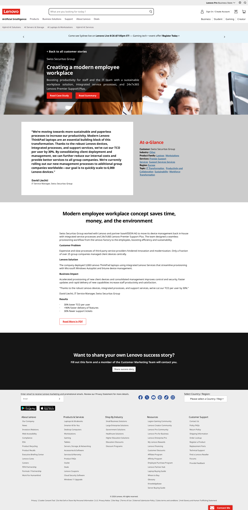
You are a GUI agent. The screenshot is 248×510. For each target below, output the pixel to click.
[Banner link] (124, 36)
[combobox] (98, 11)
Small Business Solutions (116, 421)
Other (152, 152)
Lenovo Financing (155, 446)
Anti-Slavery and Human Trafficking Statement (198, 500)
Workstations (172, 156)
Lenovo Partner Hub (156, 467)
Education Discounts (114, 442)
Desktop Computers (72, 429)
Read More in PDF (73, 321)
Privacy (34, 500)
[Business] (211, 19)
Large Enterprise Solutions (117, 425)
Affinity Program (155, 458)
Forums (193, 458)
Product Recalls (28, 450)
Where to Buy (153, 475)
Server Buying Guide (156, 487)
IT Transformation (155, 168)
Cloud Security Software (74, 475)
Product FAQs (70, 458)
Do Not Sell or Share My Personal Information (75, 500)
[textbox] (206, 399)
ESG (24, 442)
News (24, 425)
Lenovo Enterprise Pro (157, 438)
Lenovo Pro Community (158, 429)
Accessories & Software (74, 450)
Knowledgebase (154, 483)
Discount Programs (114, 446)
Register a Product (197, 442)
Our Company (28, 421)
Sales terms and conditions (167, 500)
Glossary (151, 479)
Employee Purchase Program (160, 463)
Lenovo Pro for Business (158, 433)
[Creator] (247, 19)
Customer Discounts (156, 450)
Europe (151, 165)
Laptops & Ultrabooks (73, 421)
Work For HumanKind (31, 475)
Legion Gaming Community (160, 421)
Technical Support (197, 450)
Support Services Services (162, 162)
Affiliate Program (155, 454)
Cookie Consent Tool (47, 500)
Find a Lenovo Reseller (199, 454)
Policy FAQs (194, 425)
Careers (25, 463)
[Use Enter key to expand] (231, 12)
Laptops (160, 156)
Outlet (67, 463)
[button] (240, 2)
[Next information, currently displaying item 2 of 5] (224, 37)
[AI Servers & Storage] (45, 27)
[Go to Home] (11, 11)
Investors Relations (30, 429)
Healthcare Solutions (115, 433)
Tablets (67, 442)
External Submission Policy (144, 500)
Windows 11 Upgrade (73, 479)
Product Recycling (30, 446)
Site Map (115, 500)
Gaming (67, 438)
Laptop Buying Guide (157, 471)
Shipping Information (199, 433)
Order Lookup (196, 438)
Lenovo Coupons (71, 471)
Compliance (27, 438)
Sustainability (161, 172)
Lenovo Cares (28, 458)
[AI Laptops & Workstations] (74, 27)
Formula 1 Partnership (31, 471)
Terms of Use (126, 500)
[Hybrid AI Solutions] (22, 27)
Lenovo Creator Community (160, 425)
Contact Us (194, 421)
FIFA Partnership (29, 467)
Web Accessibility (29, 433)
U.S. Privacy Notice (102, 500)
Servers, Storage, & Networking (77, 446)
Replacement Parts (198, 446)
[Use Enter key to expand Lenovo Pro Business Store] (234, 3)
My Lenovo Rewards (156, 442)
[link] (236, 12)
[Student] (223, 19)
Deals (66, 467)
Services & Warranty (72, 454)
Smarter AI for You (72, 425)
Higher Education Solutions (117, 438)
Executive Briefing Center (33, 454)
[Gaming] (235, 19)
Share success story (124, 369)
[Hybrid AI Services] (95, 27)
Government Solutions (115, 429)
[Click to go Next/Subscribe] (59, 399)
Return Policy (195, 429)
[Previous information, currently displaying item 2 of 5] (23, 37)
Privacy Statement (104, 394)
